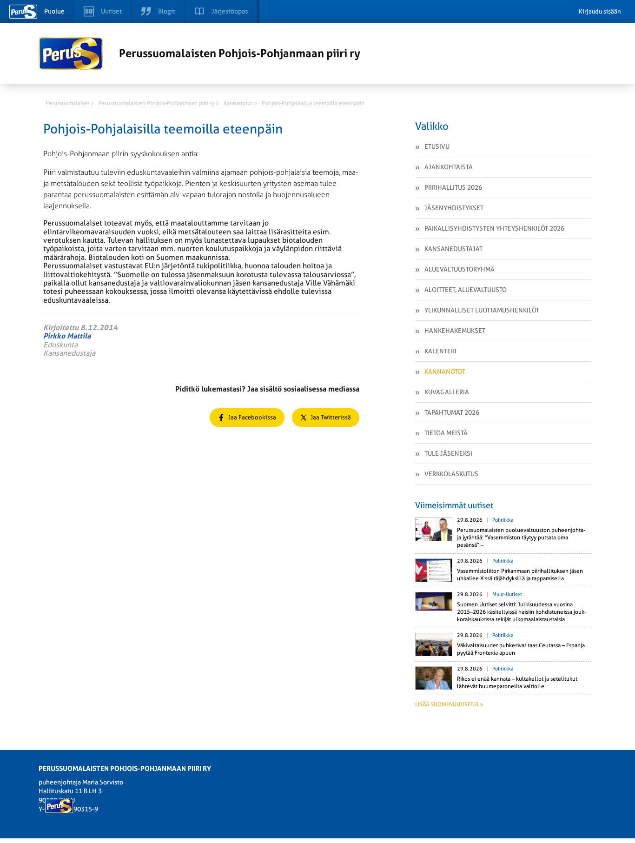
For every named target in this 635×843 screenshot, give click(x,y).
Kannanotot (444, 371)
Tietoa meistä (446, 433)
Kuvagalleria (446, 392)
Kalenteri (440, 351)
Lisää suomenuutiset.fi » (449, 704)
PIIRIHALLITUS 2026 (453, 187)
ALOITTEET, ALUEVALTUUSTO (465, 289)
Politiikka (503, 520)
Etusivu (437, 146)
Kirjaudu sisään (600, 11)
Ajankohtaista (448, 167)
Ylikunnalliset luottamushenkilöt (481, 310)
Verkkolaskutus (451, 474)
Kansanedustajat (453, 248)
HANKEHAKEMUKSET (454, 330)
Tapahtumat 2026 (451, 412)
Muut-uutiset (507, 594)
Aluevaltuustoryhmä (459, 269)
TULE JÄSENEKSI (448, 453)
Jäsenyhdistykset (453, 208)
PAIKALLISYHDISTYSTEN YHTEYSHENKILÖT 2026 (494, 228)
